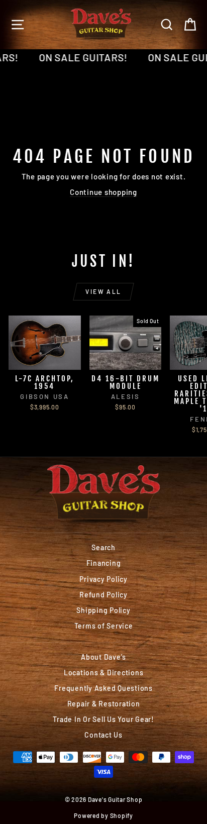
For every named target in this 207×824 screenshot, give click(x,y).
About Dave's (103, 657)
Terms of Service (103, 626)
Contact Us (103, 735)
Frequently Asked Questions (103, 688)
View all (103, 291)
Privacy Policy (103, 579)
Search (103, 547)
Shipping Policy (103, 610)
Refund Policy (103, 594)
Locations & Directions (104, 672)
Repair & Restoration (103, 703)
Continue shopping (103, 191)
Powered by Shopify (103, 815)
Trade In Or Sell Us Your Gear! (103, 719)
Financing (103, 563)
